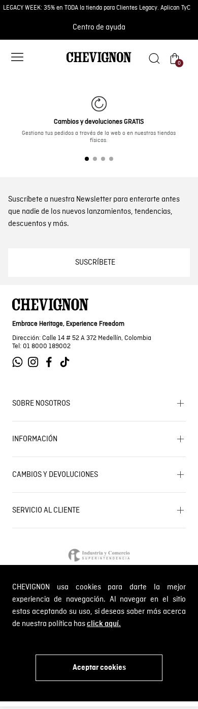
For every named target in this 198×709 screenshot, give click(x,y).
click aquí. (104, 624)
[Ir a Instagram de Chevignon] (36, 362)
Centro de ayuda (99, 27)
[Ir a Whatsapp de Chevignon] (20, 362)
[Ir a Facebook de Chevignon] (51, 362)
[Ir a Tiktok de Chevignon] (67, 362)
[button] (17, 58)
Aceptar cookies (99, 668)
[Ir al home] (99, 61)
